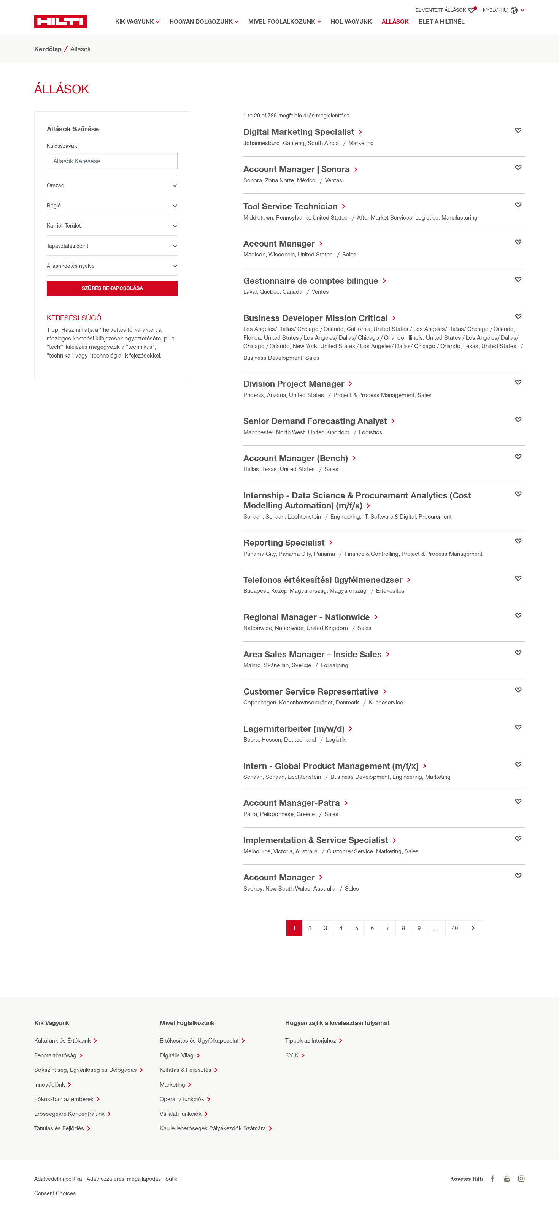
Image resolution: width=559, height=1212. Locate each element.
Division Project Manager (294, 383)
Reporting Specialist (284, 542)
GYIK (292, 1055)
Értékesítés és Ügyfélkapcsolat (199, 1040)
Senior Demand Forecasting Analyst (315, 421)
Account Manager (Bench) (295, 458)
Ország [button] (55, 185)
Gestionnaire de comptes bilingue (310, 280)
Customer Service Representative (311, 691)
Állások (397, 21)
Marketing (172, 1085)
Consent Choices (55, 1193)
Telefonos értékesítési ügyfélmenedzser (323, 579)
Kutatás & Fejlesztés (185, 1070)
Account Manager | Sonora (296, 169)
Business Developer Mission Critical (315, 318)
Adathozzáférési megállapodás (124, 1178)
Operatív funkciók (182, 1099)
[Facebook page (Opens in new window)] (492, 1179)
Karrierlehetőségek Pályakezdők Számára (213, 1128)
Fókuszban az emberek (64, 1099)
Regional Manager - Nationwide (306, 617)
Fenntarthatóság (55, 1055)
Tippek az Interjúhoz (310, 1040)
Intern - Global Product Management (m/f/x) (331, 766)
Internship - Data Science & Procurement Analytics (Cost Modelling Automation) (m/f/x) (357, 500)
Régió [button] (54, 205)
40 (455, 928)
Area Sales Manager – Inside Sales (312, 654)
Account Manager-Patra (291, 803)
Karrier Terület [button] (64, 225)
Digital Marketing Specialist (298, 132)
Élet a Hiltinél (442, 21)
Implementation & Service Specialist (315, 840)
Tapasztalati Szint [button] (67, 245)
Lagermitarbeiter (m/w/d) (294, 728)
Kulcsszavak (62, 145)
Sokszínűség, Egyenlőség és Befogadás (85, 1070)
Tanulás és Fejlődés (59, 1128)
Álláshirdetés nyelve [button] (71, 265)
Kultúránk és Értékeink (62, 1040)
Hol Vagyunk (351, 21)
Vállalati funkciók (181, 1114)
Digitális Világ (177, 1055)
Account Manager (279, 243)
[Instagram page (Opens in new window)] (521, 1179)
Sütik (171, 1178)
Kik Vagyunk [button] (134, 21)
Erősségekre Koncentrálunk (69, 1114)
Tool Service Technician (290, 206)
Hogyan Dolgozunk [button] (201, 21)
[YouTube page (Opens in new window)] (506, 1179)
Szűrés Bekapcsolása (112, 288)
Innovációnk (49, 1085)
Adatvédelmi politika (58, 1178)
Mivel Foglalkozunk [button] (281, 21)
